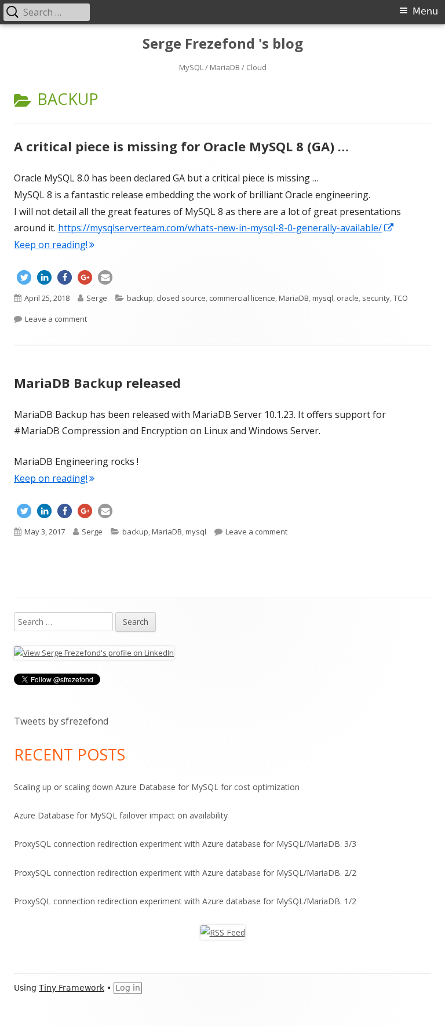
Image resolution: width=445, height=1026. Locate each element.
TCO (400, 298)
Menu (425, 11)
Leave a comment (56, 319)
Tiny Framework (71, 987)
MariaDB (294, 298)
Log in (127, 987)
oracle (348, 298)
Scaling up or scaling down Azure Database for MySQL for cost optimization (157, 786)
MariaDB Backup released (97, 382)
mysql (322, 298)
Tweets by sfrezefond (61, 721)
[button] (24, 277)
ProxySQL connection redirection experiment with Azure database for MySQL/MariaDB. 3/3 (185, 843)
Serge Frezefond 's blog (223, 44)
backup (140, 298)
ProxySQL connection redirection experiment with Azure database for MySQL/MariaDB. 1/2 (185, 901)
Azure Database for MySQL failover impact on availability (121, 815)
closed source (181, 298)
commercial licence (242, 298)
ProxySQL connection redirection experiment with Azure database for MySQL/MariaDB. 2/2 (185, 872)
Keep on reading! (50, 244)
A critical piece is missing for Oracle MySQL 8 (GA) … (181, 146)
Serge (96, 298)
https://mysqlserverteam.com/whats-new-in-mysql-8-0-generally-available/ (226, 227)
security (376, 298)
